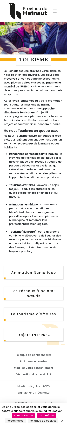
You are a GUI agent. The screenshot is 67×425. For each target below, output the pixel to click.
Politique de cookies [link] (43, 421)
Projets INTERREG (33, 334)
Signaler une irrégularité (33, 393)
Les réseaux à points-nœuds (33, 293)
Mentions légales (28, 386)
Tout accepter (23, 415)
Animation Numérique (33, 272)
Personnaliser (15, 421)
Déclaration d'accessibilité (33, 374)
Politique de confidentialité (33, 355)
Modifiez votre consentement (33, 368)
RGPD (46, 386)
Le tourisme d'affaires (33, 314)
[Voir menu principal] (54, 11)
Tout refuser (46, 415)
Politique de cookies (33, 361)
